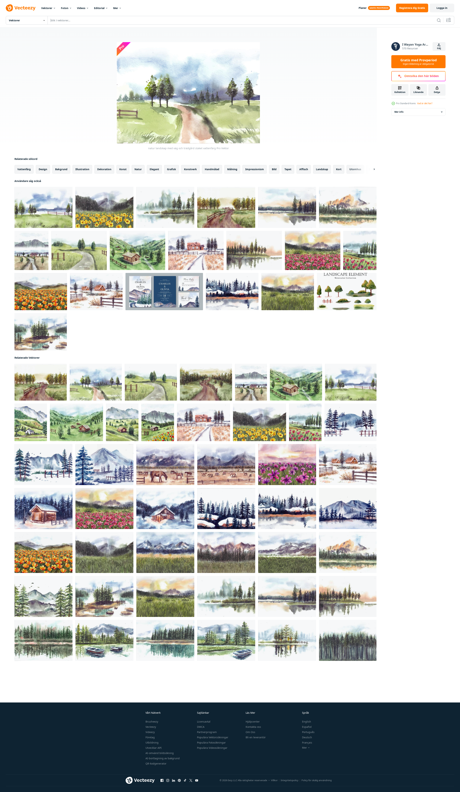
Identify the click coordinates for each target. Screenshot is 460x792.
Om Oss (250, 732)
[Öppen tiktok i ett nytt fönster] (185, 780)
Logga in (442, 8)
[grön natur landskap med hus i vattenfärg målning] (76, 422)
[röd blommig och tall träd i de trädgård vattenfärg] (359, 250)
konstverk (190, 169)
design (43, 169)
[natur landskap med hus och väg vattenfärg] (31, 250)
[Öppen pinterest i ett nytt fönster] (179, 780)
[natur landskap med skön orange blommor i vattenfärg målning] (40, 291)
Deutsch (307, 737)
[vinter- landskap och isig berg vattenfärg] (104, 464)
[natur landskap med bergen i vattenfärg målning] (165, 552)
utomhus (355, 169)
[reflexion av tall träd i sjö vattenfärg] (287, 207)
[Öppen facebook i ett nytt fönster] (162, 780)
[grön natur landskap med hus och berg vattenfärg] (122, 422)
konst (123, 169)
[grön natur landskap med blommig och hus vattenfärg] (157, 422)
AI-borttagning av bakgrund (163, 758)
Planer (363, 8)
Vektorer (46, 8)
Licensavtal (203, 721)
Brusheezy (152, 721)
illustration (82, 169)
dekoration (104, 169)
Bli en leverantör (256, 737)
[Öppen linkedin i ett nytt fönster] (173, 780)
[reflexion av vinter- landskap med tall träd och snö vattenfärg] (232, 291)
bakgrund (61, 169)
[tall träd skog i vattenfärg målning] (347, 640)
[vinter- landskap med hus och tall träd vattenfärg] (96, 291)
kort (338, 169)
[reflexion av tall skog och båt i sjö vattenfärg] (226, 640)
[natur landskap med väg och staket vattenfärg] (206, 382)
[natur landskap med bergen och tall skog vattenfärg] (226, 552)
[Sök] (439, 20)
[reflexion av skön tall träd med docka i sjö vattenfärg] (287, 640)
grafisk (171, 169)
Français (307, 742)
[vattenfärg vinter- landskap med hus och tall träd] (165, 508)
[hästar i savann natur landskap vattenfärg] (165, 464)
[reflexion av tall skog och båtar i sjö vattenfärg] (104, 640)
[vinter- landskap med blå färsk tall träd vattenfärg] (350, 422)
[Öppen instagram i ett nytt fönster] (167, 780)
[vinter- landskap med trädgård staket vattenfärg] (43, 464)
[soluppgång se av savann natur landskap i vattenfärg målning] (287, 291)
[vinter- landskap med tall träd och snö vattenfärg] (226, 508)
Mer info (398, 111)
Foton (64, 8)
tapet (287, 169)
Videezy (150, 732)
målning (232, 169)
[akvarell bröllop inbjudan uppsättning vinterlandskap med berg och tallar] (164, 291)
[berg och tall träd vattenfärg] (43, 596)
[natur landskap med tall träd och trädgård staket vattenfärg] (43, 207)
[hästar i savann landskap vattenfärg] (226, 464)
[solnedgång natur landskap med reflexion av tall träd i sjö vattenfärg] (254, 250)
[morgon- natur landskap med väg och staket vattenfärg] (226, 207)
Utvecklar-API (154, 747)
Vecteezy (151, 727)
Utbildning (152, 742)
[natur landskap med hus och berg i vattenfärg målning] (30, 422)
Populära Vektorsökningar (212, 737)
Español (307, 727)
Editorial (99, 8)
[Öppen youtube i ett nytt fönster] (196, 780)
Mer (115, 8)
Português (308, 732)
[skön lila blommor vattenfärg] (287, 464)
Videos (81, 8)
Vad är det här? (424, 103)
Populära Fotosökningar (211, 742)
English (306, 721)
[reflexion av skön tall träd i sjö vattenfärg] (165, 207)
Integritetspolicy (289, 780)
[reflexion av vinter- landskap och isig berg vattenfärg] (347, 508)
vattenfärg (24, 169)
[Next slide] (371, 169)
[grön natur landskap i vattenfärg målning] (104, 552)
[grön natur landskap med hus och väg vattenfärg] (137, 250)
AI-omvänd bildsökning (160, 753)
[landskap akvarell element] (346, 291)
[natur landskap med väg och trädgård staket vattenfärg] (96, 382)
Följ (439, 48)
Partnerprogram (207, 732)
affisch (303, 169)
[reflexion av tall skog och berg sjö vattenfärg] (347, 207)
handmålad (212, 169)
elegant (154, 169)
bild (274, 169)
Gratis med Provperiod (418, 61)
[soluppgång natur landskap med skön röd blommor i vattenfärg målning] (312, 250)
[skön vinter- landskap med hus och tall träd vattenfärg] (43, 508)
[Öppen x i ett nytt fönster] (190, 780)
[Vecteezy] (20, 8)
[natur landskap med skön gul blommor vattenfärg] (104, 207)
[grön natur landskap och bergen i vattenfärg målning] (287, 552)
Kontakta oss (253, 727)
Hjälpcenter (253, 721)
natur (138, 169)
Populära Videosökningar (212, 747)
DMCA (200, 727)
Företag (150, 737)
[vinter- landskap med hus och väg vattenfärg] (196, 250)
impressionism (254, 169)
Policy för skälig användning (316, 780)
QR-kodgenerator (156, 763)
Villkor (274, 780)
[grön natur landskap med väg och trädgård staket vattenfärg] (79, 250)
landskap (322, 169)
